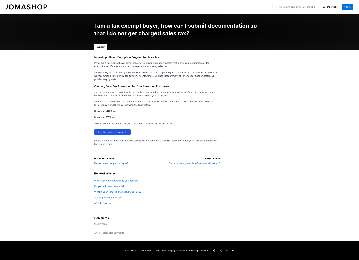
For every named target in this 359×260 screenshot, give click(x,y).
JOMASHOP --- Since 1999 (138, 250)
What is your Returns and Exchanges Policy (117, 191)
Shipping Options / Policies (108, 197)
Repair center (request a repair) (111, 163)
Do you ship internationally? (109, 186)
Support (101, 47)
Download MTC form (105, 111)
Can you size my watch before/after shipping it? (194, 163)
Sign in (347, 6)
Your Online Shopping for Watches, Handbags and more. (182, 250)
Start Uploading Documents (112, 132)
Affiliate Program (103, 203)
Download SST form (104, 117)
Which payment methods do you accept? (116, 180)
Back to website (331, 6)
